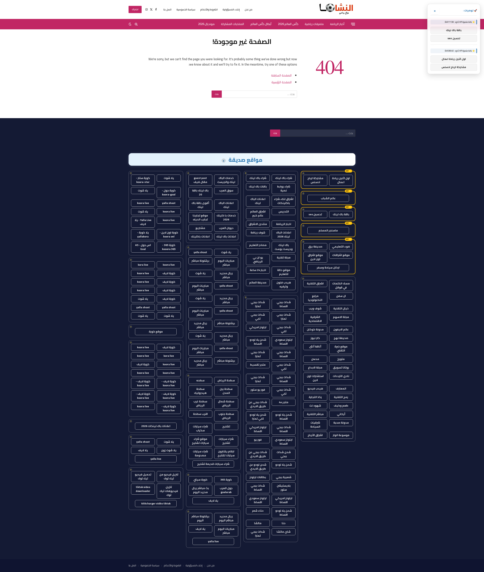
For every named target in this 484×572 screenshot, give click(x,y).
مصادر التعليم (258, 245)
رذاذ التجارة (315, 397)
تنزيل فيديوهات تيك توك (169, 491)
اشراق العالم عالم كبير (258, 213)
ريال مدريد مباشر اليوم (226, 518)
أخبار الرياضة (337, 24)
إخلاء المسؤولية (231, 9)
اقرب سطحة (200, 413)
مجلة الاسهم (341, 316)
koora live (143, 203)
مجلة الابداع (315, 367)
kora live (143, 264)
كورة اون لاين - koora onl (169, 234)
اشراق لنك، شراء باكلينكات (283, 201)
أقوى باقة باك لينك (200, 205)
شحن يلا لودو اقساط (258, 341)
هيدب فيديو (315, 388)
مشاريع (200, 228)
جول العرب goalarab (226, 490)
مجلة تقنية (284, 257)
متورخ (341, 359)
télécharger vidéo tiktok (156, 503)
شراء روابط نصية (283, 188)
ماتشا (257, 523)
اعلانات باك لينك (226, 236)
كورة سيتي (200, 479)
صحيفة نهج (341, 338)
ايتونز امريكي (257, 327)
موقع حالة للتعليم (283, 272)
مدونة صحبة (341, 422)
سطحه (200, 380)
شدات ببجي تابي (258, 316)
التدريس (283, 211)
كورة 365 (226, 479)
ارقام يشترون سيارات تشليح (226, 453)
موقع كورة (156, 331)
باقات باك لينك (258, 186)
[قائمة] (353, 24)
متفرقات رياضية (314, 24)
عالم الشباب (328, 198)
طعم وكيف (341, 405)
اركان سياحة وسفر (328, 267)
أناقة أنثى (315, 346)
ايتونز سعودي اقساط (283, 341)
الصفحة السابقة (281, 75)
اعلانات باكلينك (200, 236)
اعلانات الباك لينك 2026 (283, 234)
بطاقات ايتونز (258, 477)
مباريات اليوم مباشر (226, 262)
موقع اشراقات (341, 255)
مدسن (315, 359)
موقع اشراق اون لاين (315, 257)
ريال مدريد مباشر (226, 275)
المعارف (341, 388)
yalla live (213, 541)
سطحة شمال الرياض (226, 403)
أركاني (341, 414)
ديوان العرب (226, 228)
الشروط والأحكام (209, 9)
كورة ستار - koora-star (143, 180)
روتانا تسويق (341, 367)
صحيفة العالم (257, 282)
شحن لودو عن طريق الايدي (257, 466)
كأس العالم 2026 (288, 24)
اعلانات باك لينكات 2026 (155, 426)
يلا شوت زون (168, 450)
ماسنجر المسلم (328, 230)
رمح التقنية (341, 397)
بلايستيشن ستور (284, 487)
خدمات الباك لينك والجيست (226, 180)
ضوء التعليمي (341, 246)
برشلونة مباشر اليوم (200, 518)
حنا (283, 523)
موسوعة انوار (341, 435)
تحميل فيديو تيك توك (143, 476)
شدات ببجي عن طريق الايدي (258, 404)
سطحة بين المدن (226, 390)
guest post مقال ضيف (200, 180)
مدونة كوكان (315, 329)
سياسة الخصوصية (185, 9)
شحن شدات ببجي (284, 454)
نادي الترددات (341, 376)
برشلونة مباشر (200, 260)
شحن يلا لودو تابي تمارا (258, 416)
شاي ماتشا (284, 531)
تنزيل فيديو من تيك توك (168, 476)
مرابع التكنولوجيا (315, 297)
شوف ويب (315, 308)
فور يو (258, 439)
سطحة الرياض (226, 380)
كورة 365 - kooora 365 (169, 247)
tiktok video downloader (143, 489)
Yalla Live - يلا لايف (143, 222)
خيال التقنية (341, 308)
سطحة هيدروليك (200, 390)
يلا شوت (226, 252)
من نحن (248, 9)
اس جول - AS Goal (143, 247)
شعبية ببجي (283, 477)
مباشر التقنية (315, 414)
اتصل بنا (167, 9)
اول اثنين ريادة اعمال (341, 180)
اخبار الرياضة (283, 224)
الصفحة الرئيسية (281, 82)
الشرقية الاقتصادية (315, 318)
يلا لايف (213, 500)
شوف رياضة (258, 232)
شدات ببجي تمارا (258, 304)
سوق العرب (226, 190)
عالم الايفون (341, 329)
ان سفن (341, 295)
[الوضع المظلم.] (130, 24)
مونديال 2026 (206, 24)
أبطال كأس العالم (261, 24)
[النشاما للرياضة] (336, 9)
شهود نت (315, 405)
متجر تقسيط (258, 364)
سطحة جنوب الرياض (226, 415)
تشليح (226, 426)
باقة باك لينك (341, 214)
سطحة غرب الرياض (200, 403)
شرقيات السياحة (315, 424)
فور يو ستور (258, 389)
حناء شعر (258, 510)
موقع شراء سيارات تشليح (200, 440)
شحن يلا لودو (283, 464)
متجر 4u (283, 402)
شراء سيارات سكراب (200, 428)
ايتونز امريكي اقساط (257, 429)
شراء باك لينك (283, 178)
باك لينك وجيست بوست (284, 247)
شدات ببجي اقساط (284, 304)
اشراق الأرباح (315, 435)
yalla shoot (200, 252)
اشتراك (135, 9)
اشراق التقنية (315, 283)
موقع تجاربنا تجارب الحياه (200, 217)
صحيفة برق (315, 246)
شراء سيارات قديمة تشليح (213, 463)
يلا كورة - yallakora (143, 234)
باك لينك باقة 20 (200, 192)
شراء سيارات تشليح (226, 440)
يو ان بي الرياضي (258, 259)
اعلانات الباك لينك (257, 201)
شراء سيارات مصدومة (200, 453)
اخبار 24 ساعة (258, 270)
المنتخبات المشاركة (232, 24)
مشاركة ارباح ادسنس (315, 180)
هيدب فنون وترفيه (283, 284)
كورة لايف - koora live (168, 383)
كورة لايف (168, 273)
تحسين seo (315, 214)
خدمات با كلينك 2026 (226, 217)
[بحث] (136, 24)
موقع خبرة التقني (340, 348)
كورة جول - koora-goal (169, 192)
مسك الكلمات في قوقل (341, 285)
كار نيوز (315, 338)
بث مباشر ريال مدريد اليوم (200, 490)
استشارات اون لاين (315, 378)
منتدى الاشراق (258, 224)
